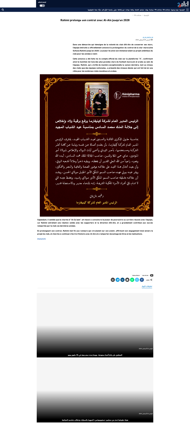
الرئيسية (182, 9)
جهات (146, 9)
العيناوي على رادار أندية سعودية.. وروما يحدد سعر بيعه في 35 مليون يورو (95, 354)
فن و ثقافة (121, 9)
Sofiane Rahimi (136, 275)
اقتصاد (137, 9)
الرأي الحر (105, 9)
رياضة (132, 9)
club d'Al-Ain (145, 275)
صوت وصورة (175, 9)
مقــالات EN (166, 9)
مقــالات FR (158, 9)
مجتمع (142, 9)
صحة (96, 9)
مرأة (99, 9)
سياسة (151, 9)
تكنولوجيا (91, 9)
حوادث (127, 9)
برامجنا (110, 9)
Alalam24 (41, 238)
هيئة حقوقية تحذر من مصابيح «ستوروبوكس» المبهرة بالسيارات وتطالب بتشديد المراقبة (95, 419)
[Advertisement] (53, 56)
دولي (115, 9)
